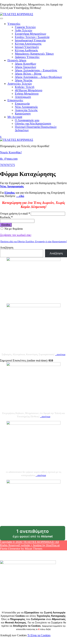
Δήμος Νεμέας (23, 80)
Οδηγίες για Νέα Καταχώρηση (33, 123)
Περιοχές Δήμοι (16, 60)
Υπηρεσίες (13, 23)
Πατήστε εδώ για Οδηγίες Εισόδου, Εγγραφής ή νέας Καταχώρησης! (33, 241)
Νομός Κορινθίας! (11, 152)
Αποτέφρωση (23, 97)
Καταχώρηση (23, 113)
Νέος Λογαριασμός (26, 106)
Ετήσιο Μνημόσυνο (27, 93)
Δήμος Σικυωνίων (25, 67)
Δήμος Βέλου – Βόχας (28, 73)
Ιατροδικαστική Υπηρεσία (30, 40)
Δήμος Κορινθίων (25, 63)
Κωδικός (6, 217)
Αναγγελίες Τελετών (19, 83)
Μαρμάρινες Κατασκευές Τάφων (34, 53)
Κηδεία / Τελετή (24, 87)
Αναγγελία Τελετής (26, 110)
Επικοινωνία (22, 103)
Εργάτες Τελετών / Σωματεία (32, 37)
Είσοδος (5, 224)
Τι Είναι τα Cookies (38, 635)
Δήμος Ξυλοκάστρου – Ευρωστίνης (36, 70)
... (60, 354)
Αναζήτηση (6, 247)
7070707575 (7, 165)
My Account (14, 116)
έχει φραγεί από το (39, 534)
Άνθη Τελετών (23, 30)
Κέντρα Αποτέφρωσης (28, 43)
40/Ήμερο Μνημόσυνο (28, 90)
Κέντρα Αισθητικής (26, 50)
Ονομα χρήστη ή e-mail (15, 213)
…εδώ (20, 196)
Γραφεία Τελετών (25, 27)
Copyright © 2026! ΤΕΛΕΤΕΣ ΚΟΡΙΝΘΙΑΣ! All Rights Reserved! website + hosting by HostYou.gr (30, 543)
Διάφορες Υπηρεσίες (27, 57)
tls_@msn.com (8, 158)
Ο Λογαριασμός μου (27, 120)
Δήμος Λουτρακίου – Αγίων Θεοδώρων (38, 77)
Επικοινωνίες (15, 100)
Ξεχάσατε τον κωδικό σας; (15, 235)
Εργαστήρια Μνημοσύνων (30, 33)
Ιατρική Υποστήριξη (27, 47)
